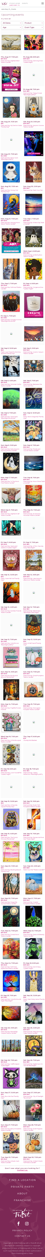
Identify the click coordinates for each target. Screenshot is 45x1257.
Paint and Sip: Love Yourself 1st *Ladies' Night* (11, 773)
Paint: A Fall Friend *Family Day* (32, 644)
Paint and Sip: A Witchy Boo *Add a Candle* (32, 255)
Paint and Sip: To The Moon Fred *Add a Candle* (10, 482)
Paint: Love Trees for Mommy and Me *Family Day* (11, 352)
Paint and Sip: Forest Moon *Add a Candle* (10, 935)
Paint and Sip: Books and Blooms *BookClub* (9, 676)
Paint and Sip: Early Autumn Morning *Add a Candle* (10, 449)
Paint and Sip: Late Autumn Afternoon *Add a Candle (32, 579)
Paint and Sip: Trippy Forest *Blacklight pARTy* (32, 93)
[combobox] (11, 23)
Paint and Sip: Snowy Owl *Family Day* (9, 191)
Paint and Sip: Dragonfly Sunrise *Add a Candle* (9, 902)
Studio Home (14, 3)
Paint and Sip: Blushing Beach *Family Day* (11, 870)
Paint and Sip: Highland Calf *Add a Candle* (10, 514)
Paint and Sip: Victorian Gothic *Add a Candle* (11, 385)
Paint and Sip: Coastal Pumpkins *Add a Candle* (31, 902)
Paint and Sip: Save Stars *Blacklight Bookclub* (9, 417)
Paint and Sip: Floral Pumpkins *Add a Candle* (33, 676)
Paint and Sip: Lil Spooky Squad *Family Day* (9, 805)
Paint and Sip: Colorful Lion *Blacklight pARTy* (10, 644)
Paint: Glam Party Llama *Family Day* (34, 1000)
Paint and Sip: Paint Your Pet (33, 190)
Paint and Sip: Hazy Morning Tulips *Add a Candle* (32, 1032)
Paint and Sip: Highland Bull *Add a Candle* (10, 61)
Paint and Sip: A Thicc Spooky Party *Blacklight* (33, 546)
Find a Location (22, 1180)
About (22, 1193)
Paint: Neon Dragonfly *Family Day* (33, 417)
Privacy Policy (22, 1230)
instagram (27, 1224)
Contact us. (22, 1170)
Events (25, 3)
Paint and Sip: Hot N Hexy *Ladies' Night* (32, 967)
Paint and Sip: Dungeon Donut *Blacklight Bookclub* (11, 320)
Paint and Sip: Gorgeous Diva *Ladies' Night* (33, 288)
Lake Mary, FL (5, 9)
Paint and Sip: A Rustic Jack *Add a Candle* (10, 1161)
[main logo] (4, 3)
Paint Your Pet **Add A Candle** (34, 870)
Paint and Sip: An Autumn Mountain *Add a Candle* (31, 514)
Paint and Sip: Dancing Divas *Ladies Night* (33, 61)
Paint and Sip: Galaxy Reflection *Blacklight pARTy (33, 773)
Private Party (22, 1186)
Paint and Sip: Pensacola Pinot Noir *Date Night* (33, 838)
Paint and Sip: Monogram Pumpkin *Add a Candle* (31, 708)
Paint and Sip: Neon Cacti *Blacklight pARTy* (9, 158)
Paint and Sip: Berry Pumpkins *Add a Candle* (11, 1129)
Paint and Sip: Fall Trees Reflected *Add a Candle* (9, 967)
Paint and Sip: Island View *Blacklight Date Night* (31, 611)
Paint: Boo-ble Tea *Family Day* (10, 1097)
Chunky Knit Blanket (30, 740)
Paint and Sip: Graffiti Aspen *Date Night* (10, 1064)
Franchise (22, 1200)
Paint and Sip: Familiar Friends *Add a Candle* (11, 611)
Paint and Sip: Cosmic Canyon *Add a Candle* (33, 352)
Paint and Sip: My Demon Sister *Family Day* (11, 126)
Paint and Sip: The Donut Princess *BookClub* (9, 838)
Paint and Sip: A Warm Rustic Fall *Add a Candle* (33, 1161)
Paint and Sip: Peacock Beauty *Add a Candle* (33, 935)
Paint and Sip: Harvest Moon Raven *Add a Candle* (10, 223)
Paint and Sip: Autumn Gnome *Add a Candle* (33, 126)
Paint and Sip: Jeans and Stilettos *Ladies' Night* (9, 546)
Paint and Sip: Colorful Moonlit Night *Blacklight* (11, 1000)
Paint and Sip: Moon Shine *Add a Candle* (34, 482)
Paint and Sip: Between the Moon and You (32, 385)
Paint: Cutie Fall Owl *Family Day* (10, 579)
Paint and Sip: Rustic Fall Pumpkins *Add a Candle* (31, 805)
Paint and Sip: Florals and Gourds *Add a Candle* (31, 449)
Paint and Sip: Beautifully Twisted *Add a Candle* (9, 1032)
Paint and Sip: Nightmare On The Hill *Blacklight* (33, 1064)
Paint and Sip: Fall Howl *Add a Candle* (11, 288)
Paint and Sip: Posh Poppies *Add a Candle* (32, 1129)
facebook (19, 1224)
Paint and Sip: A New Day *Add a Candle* (33, 223)
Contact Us (22, 1236)
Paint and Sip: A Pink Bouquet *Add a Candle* (11, 741)
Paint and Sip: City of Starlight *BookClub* (33, 1097)
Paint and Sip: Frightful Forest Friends (11, 708)
